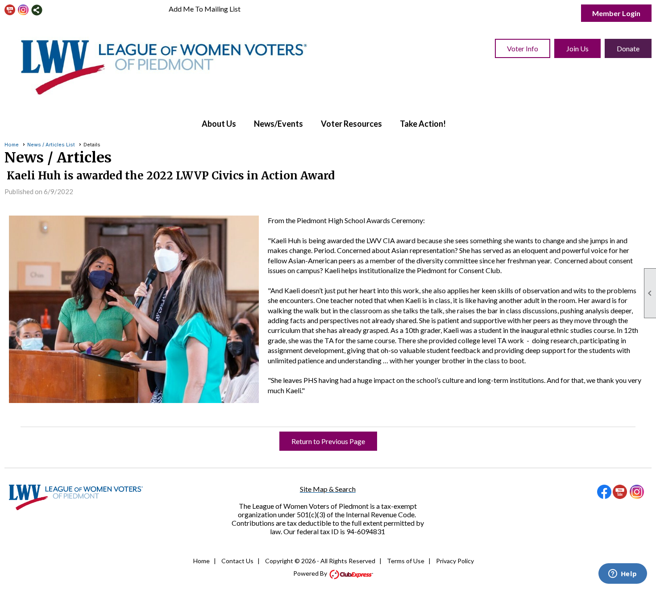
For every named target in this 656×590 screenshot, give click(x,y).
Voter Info (522, 48)
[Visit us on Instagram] (23, 10)
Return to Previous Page (328, 441)
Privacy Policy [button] (455, 561)
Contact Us (237, 561)
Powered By (310, 573)
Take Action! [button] (423, 124)
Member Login (616, 13)
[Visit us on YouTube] (10, 10)
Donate (628, 48)
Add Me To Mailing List (205, 8)
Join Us (577, 48)
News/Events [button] (278, 124)
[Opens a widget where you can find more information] (622, 574)
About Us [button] (219, 124)
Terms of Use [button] (405, 561)
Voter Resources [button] (351, 124)
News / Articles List (51, 144)
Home (11, 144)
